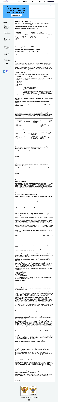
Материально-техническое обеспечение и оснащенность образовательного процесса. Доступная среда (8, 38)
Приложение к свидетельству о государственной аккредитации (26, 194)
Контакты (40, 1)
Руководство (6, 32)
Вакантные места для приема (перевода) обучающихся (7, 48)
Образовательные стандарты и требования (7, 60)
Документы (5, 29)
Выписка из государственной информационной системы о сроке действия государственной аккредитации (33, 196)
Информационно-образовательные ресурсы (7, 66)
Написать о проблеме (16, 15)
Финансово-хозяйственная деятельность (6, 45)
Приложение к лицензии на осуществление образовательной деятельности (28, 179)
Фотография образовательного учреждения (23, 198)
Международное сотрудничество (6, 54)
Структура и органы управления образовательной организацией (7, 27)
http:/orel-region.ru (48, 37)
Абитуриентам (34, 1)
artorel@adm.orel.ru (40, 37)
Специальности (5, 63)
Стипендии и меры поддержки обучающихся (8, 52)
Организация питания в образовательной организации (7, 56)
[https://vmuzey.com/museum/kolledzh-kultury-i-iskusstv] (50, 1)
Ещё (45, 1)
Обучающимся (26, 1)
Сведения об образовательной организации (6, 21)
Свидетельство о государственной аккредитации (23, 192)
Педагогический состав (7, 33)
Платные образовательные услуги (7, 42)
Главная (19, 1)
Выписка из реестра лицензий (20, 181)
